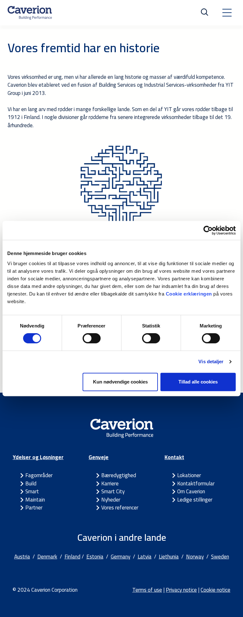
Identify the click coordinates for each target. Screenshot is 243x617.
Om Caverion (191, 491)
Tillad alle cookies (198, 381)
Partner (33, 507)
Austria (22, 557)
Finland (72, 557)
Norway (195, 557)
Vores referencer (119, 507)
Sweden (220, 557)
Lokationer (189, 475)
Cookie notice (215, 590)
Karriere (110, 483)
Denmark (47, 557)
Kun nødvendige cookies (120, 381)
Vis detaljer (210, 361)
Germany (120, 557)
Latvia (145, 557)
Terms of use (147, 590)
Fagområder (39, 475)
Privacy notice (181, 590)
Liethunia (169, 557)
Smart (32, 491)
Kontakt (174, 457)
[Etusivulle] (30, 13)
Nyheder (110, 500)
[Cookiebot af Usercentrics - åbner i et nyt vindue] (208, 230)
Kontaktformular (196, 483)
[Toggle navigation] (226, 13)
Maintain (35, 500)
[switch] (92, 338)
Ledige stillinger (194, 500)
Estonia (94, 557)
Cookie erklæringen (190, 293)
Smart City (113, 491)
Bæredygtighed (118, 475)
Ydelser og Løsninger (38, 457)
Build (30, 483)
